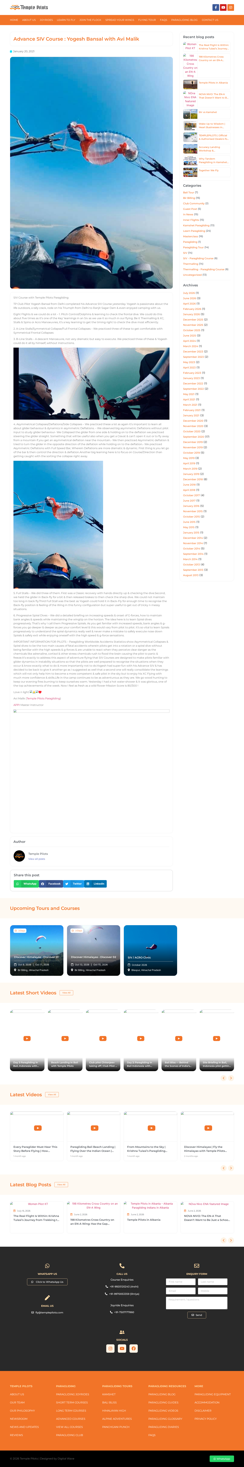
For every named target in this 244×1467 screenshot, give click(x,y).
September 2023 (193, 356)
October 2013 (191, 564)
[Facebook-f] (215, 7)
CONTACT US (210, 19)
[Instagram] (230, 7)
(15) (196, 214)
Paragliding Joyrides (72, 1394)
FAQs (163, 19)
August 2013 (191, 575)
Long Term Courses (71, 1410)
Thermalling (190, 263)
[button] (26, 884)
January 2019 (191, 474)
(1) (199, 241)
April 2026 (189, 303)
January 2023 (191, 378)
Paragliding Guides (163, 1402)
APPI (16, 705)
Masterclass (190, 236)
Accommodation (207, 1402)
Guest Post (190, 208)
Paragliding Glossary (165, 1418)
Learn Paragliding (194, 230)
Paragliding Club (69, 1435)
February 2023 (192, 372)
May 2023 (189, 362)
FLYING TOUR (147, 19)
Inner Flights (191, 219)
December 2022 (193, 383)
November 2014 (193, 543)
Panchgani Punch (115, 1427)
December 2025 (193, 319)
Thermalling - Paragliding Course (203, 269)
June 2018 (189, 484)
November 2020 (193, 426)
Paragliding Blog (161, 1394)
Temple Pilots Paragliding (43, 698)
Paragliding (190, 241)
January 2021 (191, 415)
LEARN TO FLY (66, 19)
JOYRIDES (46, 19)
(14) (206, 247)
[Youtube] (223, 7)
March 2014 (190, 559)
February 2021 (192, 410)
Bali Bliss (109, 1402)
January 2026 (191, 314)
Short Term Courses (72, 1402)
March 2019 (190, 468)
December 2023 (193, 351)
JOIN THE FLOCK (90, 19)
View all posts (36, 859)
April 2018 (189, 490)
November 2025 (193, 324)
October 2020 (192, 431)
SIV (185, 252)
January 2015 (191, 532)
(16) (198, 197)
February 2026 (192, 309)
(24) (208, 230)
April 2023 (189, 367)
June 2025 (189, 335)
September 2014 (193, 553)
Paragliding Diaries (163, 1427)
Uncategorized (192, 274)
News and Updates (24, 1427)
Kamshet (109, 1394)
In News (188, 214)
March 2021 (190, 404)
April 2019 (189, 463)
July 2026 (189, 293)
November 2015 (193, 511)
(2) (206, 203)
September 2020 (193, 436)
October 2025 (191, 330)
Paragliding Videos (163, 1410)
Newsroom (18, 1418)
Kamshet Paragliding (196, 225)
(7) (196, 192)
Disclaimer (203, 1410)
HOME (14, 19)
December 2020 (193, 420)
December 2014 (193, 537)
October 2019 (191, 452)
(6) (215, 258)
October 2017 (191, 495)
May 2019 (189, 458)
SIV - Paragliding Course (198, 258)
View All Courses (69, 1427)
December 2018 (193, 479)
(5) (199, 208)
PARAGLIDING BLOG (184, 19)
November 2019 (193, 447)
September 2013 (193, 569)
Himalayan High (114, 1410)
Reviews (16, 1435)
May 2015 (189, 527)
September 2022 (193, 388)
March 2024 (190, 346)
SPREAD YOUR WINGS (119, 19)
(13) (212, 225)
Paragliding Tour (193, 247)
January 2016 (191, 506)
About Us (29, 19)
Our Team (17, 1402)
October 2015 (191, 516)
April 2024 (189, 340)
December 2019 (193, 442)
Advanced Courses (70, 1418)
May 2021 (189, 394)
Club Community (193, 203)
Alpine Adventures (117, 1418)
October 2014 (191, 548)
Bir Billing (189, 198)
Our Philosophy (22, 1410)
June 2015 (189, 522)
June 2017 (189, 500)
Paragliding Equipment (213, 1394)
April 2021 (189, 399)
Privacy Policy (206, 1418)
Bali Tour (188, 192)
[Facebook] (133, 1348)
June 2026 (189, 298)
